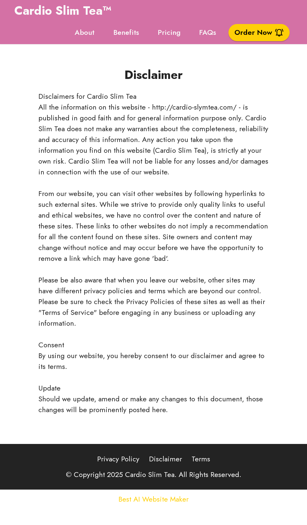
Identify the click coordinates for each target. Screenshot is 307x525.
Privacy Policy (118, 459)
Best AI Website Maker (153, 499)
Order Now (253, 32)
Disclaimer (165, 459)
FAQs (207, 32)
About (84, 32)
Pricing (169, 32)
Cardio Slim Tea (111, 96)
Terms (201, 459)
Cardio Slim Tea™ (63, 11)
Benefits (126, 32)
